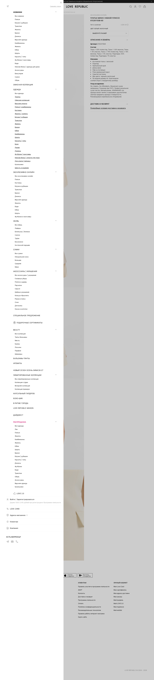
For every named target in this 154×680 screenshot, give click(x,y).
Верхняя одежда (21, 103)
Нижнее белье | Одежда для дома (27, 158)
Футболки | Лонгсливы (23, 154)
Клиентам (14, 522)
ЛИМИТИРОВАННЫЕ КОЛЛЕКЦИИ (27, 375)
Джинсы (18, 151)
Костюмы (18, 110)
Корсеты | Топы (20, 141)
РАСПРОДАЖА (19, 422)
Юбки (17, 130)
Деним (17, 147)
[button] (61, 2)
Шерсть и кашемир (22, 168)
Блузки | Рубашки (21, 117)
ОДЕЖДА (17, 89)
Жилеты (18, 124)
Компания (14, 528)
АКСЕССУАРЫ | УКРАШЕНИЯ (25, 271)
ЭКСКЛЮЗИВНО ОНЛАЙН (23, 172)
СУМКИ (16, 249)
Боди (16, 144)
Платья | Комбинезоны (23, 107)
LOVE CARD (15, 509)
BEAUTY (16, 330)
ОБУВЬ (16, 221)
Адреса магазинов (19, 515)
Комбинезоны (20, 134)
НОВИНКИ (17, 12)
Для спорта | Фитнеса (22, 161)
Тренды (17, 97)
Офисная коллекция (22, 100)
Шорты (17, 137)
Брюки (17, 127)
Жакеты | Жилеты (21, 114)
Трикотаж (18, 120)
